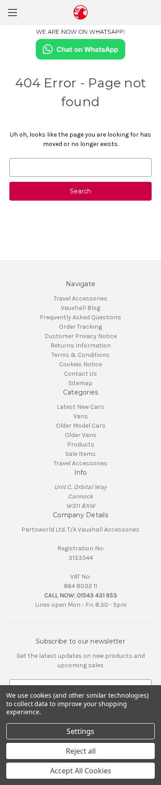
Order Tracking (80, 326)
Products (80, 444)
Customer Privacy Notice (81, 336)
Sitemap (80, 383)
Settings (80, 731)
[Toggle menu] (12, 12)
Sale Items (80, 454)
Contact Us (80, 373)
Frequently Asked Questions (80, 317)
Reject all (81, 751)
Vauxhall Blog (80, 308)
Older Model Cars (81, 425)
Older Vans (81, 435)
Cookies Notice (80, 364)
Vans (80, 416)
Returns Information (81, 345)
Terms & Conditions (80, 355)
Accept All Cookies (80, 771)
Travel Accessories (80, 298)
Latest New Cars (80, 407)
